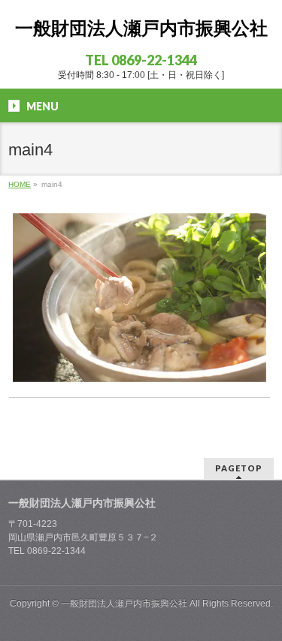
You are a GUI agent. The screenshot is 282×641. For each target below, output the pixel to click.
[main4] (139, 297)
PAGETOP (238, 468)
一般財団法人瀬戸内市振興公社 (141, 28)
